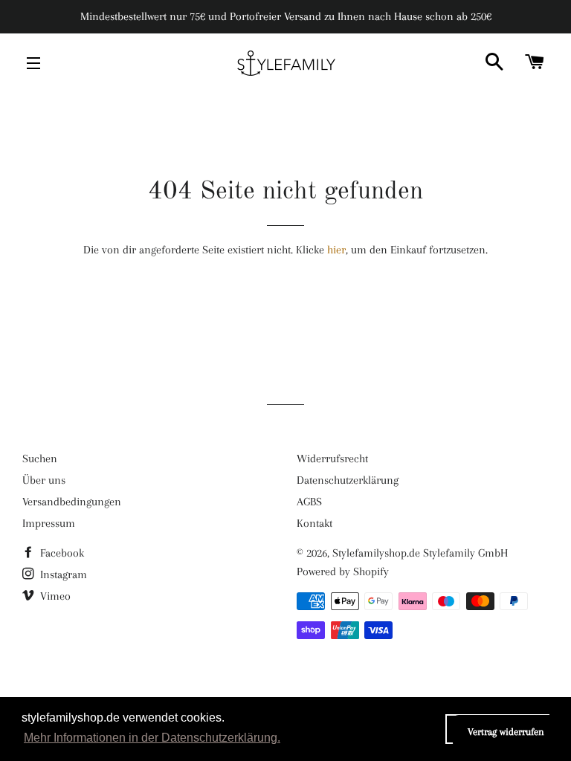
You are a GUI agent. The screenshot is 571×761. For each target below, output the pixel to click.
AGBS (309, 501)
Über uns (43, 480)
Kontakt (314, 523)
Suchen (39, 458)
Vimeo (54, 596)
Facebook (60, 553)
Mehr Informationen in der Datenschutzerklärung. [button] (152, 737)
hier (336, 249)
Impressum (48, 523)
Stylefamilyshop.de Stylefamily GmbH (420, 553)
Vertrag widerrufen (506, 731)
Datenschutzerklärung (348, 480)
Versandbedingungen (71, 501)
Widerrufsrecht (332, 458)
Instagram (62, 574)
